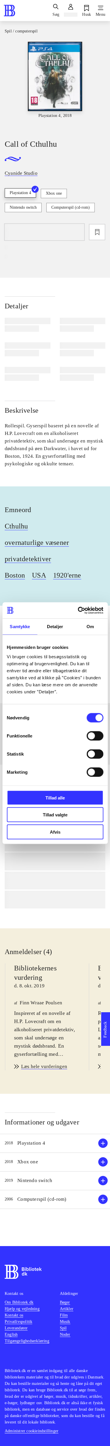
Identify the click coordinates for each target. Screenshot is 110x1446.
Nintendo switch (23, 207)
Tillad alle (55, 797)
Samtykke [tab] (20, 626)
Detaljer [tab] (55, 626)
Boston (15, 575)
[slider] (55, 85)
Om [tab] (90, 626)
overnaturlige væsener (37, 542)
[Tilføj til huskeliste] (97, 232)
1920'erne (67, 575)
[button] (55, 1143)
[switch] (95, 735)
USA (39, 575)
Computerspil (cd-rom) (70, 207)
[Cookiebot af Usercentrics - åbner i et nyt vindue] (78, 610)
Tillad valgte (55, 814)
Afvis (55, 831)
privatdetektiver (28, 559)
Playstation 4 (20, 193)
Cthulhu (16, 526)
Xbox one (54, 193)
